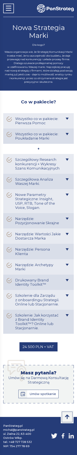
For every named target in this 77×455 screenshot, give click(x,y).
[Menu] (8, 8)
